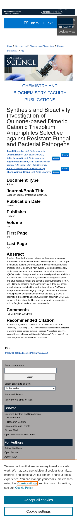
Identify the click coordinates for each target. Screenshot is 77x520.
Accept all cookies (38, 500)
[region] (38, 490)
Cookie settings (27, 483)
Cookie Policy (24, 487)
